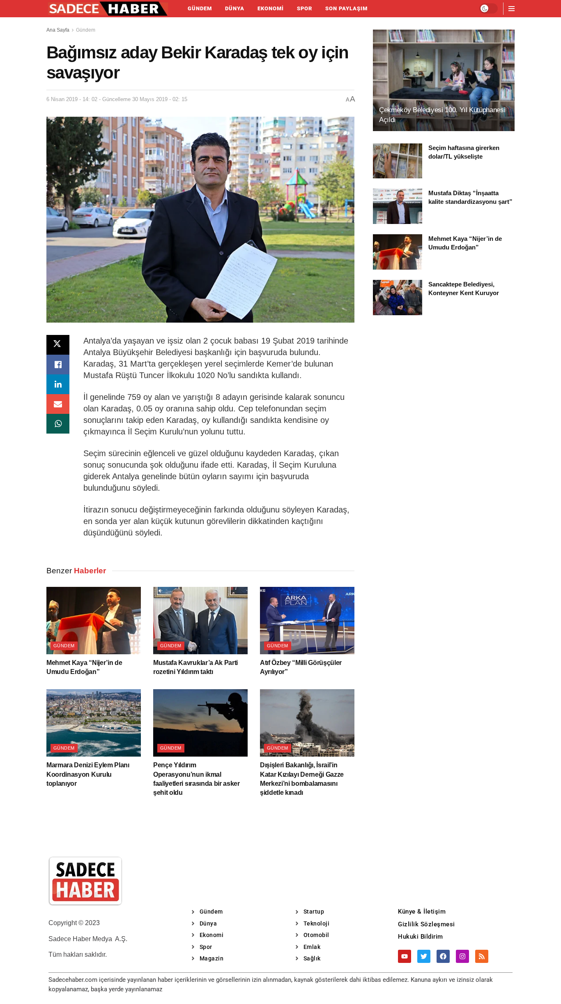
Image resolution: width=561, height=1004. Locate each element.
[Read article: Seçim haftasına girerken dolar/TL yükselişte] (397, 161)
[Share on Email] (57, 404)
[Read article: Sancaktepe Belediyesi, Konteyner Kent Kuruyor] (397, 297)
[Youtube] (404, 956)
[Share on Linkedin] (57, 384)
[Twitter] (423, 956)
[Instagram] (462, 956)
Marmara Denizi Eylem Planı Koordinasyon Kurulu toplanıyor (87, 774)
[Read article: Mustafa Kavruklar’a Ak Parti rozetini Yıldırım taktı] (200, 620)
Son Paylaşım (346, 8)
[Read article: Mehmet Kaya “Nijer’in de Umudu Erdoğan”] (93, 620)
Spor (304, 8)
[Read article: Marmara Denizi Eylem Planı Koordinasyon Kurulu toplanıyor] (93, 723)
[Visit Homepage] (108, 8)
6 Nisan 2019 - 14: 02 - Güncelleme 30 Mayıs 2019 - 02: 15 (116, 99)
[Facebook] (443, 956)
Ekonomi (271, 8)
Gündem (200, 8)
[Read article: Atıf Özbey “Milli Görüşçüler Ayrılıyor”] (307, 620)
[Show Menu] (511, 8)
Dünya (234, 8)
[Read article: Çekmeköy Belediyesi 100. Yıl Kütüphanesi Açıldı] (444, 80)
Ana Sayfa (57, 30)
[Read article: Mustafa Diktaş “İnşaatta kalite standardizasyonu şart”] (397, 206)
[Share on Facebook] (57, 364)
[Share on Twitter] (57, 345)
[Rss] (481, 956)
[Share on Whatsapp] (57, 424)
